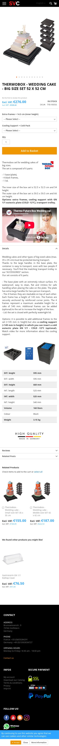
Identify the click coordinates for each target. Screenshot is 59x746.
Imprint (7, 688)
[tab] (29, 248)
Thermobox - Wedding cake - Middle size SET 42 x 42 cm (42, 511)
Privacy (7, 685)
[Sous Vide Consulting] (14, 3)
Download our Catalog (14, 680)
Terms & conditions (13, 682)
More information (39, 742)
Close (25, 742)
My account (9, 677)
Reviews (6, 450)
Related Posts (9, 456)
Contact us (9, 658)
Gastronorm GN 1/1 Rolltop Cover (11, 576)
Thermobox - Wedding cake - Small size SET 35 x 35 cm (14, 511)
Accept (16, 742)
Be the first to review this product (14, 98)
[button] (40, 3)
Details (5, 248)
